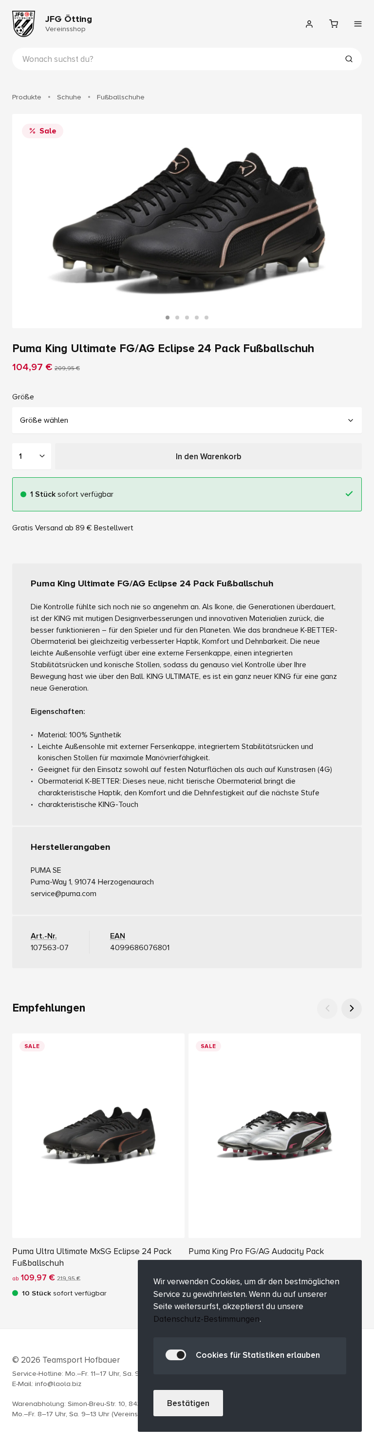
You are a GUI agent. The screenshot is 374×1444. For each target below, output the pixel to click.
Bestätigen (188, 1403)
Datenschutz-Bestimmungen (206, 1319)
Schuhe (69, 97)
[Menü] (358, 24)
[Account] (309, 24)
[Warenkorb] (333, 24)
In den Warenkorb (209, 456)
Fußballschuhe (121, 97)
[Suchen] (348, 60)
